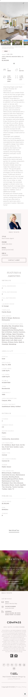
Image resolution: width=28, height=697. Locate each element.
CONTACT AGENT (14, 260)
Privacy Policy (21, 687)
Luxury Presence (14, 679)
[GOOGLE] (20, 664)
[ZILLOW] (24, 664)
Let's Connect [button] (14, 581)
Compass (5, 633)
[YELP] (16, 664)
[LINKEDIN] (12, 664)
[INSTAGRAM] (7, 664)
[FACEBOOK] (3, 664)
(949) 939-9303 (7, 244)
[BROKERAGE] (14, 668)
